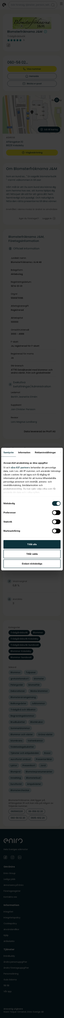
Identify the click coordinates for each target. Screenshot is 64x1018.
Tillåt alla (32, 544)
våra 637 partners (20, 467)
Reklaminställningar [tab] (45, 452)
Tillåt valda (32, 554)
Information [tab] (24, 452)
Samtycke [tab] (8, 452)
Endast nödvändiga (32, 563)
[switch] (56, 512)
